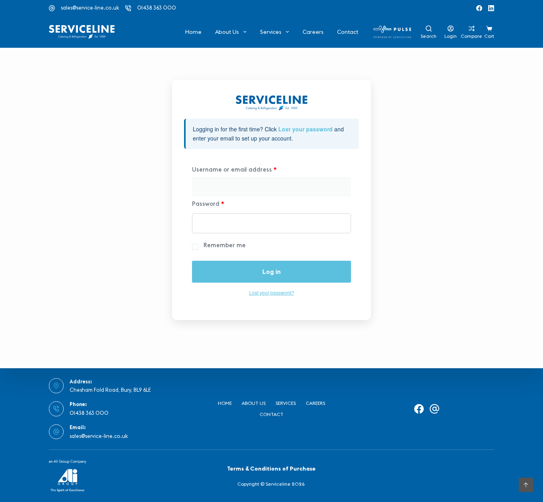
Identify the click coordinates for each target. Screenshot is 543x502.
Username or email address (234, 169)
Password (208, 203)
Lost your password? (271, 292)
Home (193, 31)
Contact (347, 31)
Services (270, 31)
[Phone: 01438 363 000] (56, 408)
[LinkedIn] (491, 8)
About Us (227, 31)
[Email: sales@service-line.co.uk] (56, 431)
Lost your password (305, 129)
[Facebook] (479, 8)
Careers (313, 31)
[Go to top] (526, 485)
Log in (271, 271)
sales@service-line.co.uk (90, 7)
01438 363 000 (156, 7)
